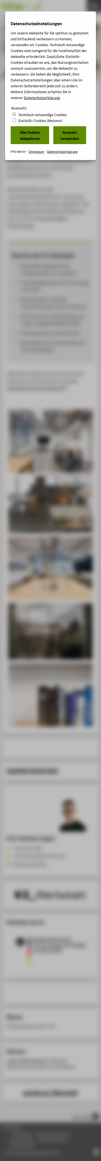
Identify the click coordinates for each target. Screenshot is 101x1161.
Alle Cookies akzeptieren (30, 135)
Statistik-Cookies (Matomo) (40, 120)
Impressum (36, 151)
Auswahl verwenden (69, 135)
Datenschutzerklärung (42, 97)
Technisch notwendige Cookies (42, 115)
